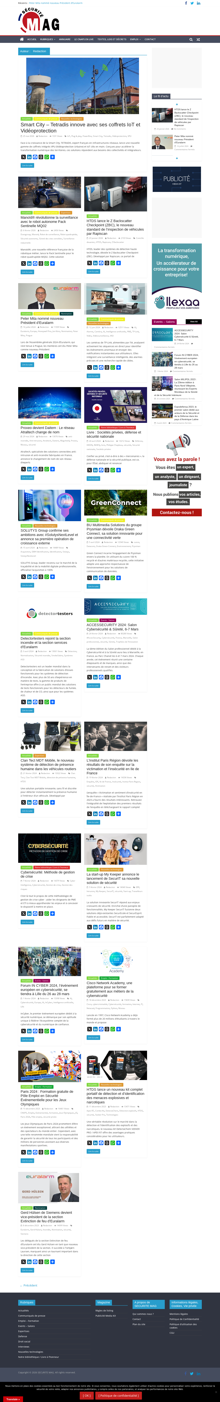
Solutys (66, 551)
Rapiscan (106, 242)
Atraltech (47, 440)
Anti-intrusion (35, 440)
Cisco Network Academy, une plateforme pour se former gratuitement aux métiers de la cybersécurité (110, 989)
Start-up (127, 891)
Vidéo (89, 335)
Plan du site (139, 1324)
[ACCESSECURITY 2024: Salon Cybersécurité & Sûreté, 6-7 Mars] (115, 599)
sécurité (32, 444)
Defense (22, 1336)
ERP (137, 887)
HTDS (98, 242)
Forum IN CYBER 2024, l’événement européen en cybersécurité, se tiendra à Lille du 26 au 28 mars (49, 989)
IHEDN (90, 445)
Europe (33, 331)
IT (142, 1004)
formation (126, 1004)
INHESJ (97, 445)
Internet (136, 1004)
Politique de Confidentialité (184, 1319)
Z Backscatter (118, 242)
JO (76, 1112)
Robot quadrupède (68, 234)
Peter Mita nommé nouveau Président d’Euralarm (42, 320)
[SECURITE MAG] (21, 39)
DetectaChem (112, 1110)
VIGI (112, 335)
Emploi (134, 39)
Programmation (103, 1008)
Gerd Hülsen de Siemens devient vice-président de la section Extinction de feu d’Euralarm (46, 1217)
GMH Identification (40, 551)
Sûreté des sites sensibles (50, 238)
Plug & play (76, 136)
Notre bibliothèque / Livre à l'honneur (117, 427)
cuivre (136, 542)
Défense (139, 441)
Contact (150, 39)
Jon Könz (56, 331)
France (119, 637)
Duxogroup (26, 234)
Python (114, 1008)
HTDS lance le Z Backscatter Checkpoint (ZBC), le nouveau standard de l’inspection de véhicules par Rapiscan (88, 3)
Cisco (89, 1004)
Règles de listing (104, 1310)
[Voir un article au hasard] (198, 39)
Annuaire (65, 39)
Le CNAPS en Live (84, 39)
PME (129, 331)
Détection (72, 651)
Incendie (46, 1229)
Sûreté (112, 641)
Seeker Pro (100, 1114)
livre (103, 445)
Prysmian (136, 546)
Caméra (98, 331)
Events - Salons (108, 620)
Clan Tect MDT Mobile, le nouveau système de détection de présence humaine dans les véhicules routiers (48, 764)
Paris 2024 (25, 1116)
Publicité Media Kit (106, 1315)
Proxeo (74, 440)
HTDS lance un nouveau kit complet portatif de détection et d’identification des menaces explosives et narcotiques (115, 1095)
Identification (55, 551)
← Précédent (28, 1285)
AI (135, 327)
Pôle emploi (36, 1116)
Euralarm (25, 331)
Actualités (26, 118)
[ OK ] (87, 1395)
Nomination (66, 313)
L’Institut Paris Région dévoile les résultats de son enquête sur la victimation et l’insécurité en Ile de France (113, 766)
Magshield (65, 440)
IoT (68, 136)
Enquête (90, 781)
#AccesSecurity (93, 637)
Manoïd (35, 234)
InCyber (48, 1002)
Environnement (124, 546)
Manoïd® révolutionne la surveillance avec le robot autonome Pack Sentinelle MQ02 (49, 221)
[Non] (216, 1392)
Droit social (24, 1341)
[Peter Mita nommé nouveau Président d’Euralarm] (49, 285)
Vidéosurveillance (101, 335)
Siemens (24, 1233)
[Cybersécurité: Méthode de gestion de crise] (49, 835)
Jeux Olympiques (66, 1112)
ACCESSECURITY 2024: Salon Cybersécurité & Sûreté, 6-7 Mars (113, 627)
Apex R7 (90, 1110)
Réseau (24, 444)
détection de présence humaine (61, 777)
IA (104, 331)
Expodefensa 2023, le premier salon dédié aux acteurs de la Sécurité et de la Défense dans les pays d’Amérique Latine (186, 413)
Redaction (42, 136)
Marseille (127, 637)
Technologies (112, 1114)
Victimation (100, 785)
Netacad (90, 1008)
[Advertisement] (177, 68)
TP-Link (135, 331)
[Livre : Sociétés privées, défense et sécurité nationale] (115, 389)
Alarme (90, 331)
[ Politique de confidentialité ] (119, 1395)
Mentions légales (179, 1313)
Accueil (31, 39)
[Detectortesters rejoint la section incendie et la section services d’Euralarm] (49, 599)
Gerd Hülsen (36, 1229)
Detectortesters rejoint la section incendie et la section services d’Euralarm (46, 642)
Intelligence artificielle (116, 331)
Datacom (91, 546)
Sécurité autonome (29, 238)
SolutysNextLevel (28, 556)
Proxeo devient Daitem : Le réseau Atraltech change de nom (47, 430)
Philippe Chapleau (114, 445)
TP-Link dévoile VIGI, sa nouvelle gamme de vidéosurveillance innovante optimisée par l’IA (186, 136)
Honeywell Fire (44, 331)
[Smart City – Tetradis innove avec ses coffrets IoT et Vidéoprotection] (82, 59)
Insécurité (116, 781)
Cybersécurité (108, 637)
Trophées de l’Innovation (127, 641)
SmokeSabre (57, 655)
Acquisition (25, 551)
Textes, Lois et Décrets (111, 39)
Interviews (23, 1346)
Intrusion (91, 891)
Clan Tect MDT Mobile (36, 777)
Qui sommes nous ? (143, 1313)
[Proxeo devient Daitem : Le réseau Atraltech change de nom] (49, 389)
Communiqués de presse (46, 118)
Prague (29, 335)
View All (193, 322)
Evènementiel (42, 1112)
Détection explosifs (127, 1110)
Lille (22, 1006)
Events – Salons (26, 1326)
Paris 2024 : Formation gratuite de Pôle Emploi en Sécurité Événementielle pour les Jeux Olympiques (47, 1098)
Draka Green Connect (106, 546)
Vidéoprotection (119, 136)
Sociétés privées (103, 449)
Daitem (55, 440)
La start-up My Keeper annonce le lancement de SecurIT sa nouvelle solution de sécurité (113, 878)
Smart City (97, 136)
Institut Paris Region (131, 781)
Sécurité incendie (42, 655)
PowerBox (87, 136)
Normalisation (27, 655)
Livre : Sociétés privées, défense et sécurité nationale (114, 434)
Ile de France (105, 781)
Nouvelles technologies (71, 118)
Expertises (66, 212)
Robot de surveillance (49, 234)
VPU (129, 136)
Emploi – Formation (28, 1320)
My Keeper (100, 891)
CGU (172, 1332)
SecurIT (110, 891)
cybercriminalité (100, 1004)
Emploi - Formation (109, 978)
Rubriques (46, 39)
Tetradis (107, 136)
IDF (96, 781)
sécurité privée (50, 1116)
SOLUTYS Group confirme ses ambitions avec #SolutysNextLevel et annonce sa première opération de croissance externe (49, 536)
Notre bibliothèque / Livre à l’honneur (38, 1356)
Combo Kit (99, 1110)
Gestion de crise (53, 885)
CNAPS (24, 1112)
